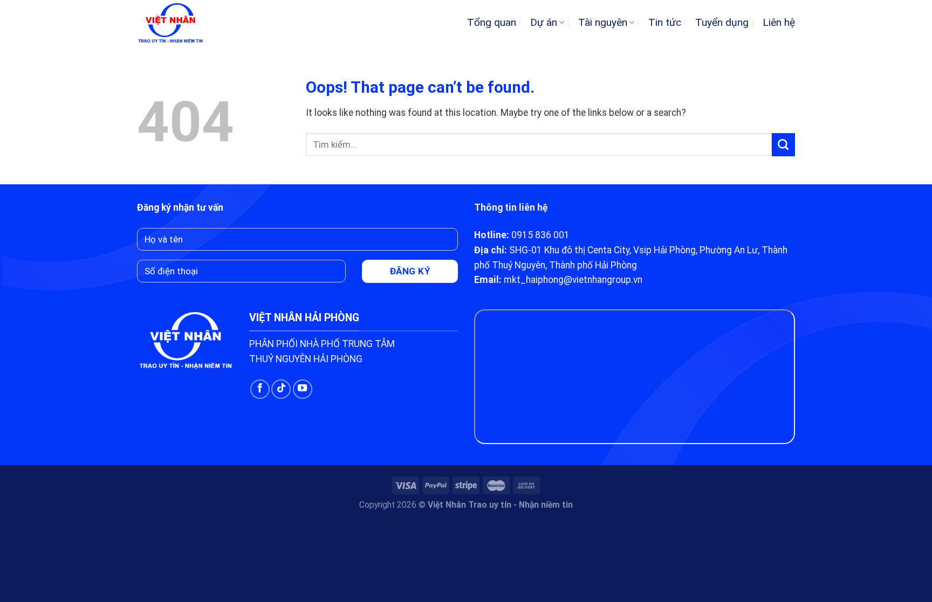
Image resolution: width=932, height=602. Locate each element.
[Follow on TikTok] (281, 389)
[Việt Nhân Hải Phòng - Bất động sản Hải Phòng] (181, 22)
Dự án (543, 22)
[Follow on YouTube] (302, 389)
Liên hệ (779, 22)
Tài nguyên (602, 22)
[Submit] (783, 144)
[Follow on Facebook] (260, 389)
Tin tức (664, 22)
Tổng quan (491, 22)
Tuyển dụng (722, 22)
